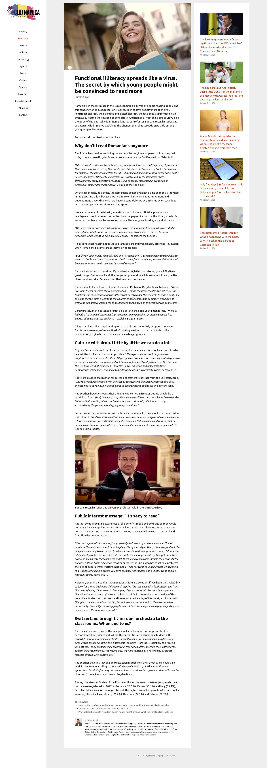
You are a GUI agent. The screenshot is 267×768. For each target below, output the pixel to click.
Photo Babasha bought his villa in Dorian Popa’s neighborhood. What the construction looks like (125, 712)
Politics (23, 52)
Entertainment (23, 101)
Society (23, 31)
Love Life (23, 94)
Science (23, 87)
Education (23, 38)
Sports (23, 66)
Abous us (23, 108)
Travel (23, 73)
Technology (23, 59)
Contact (23, 115)
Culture (23, 80)
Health (23, 45)
